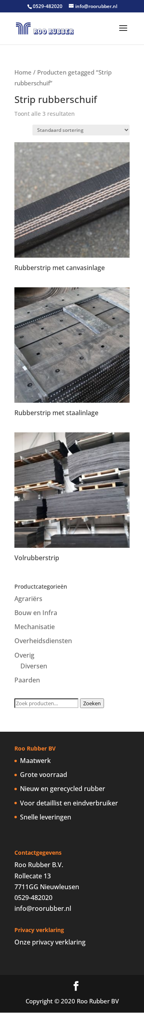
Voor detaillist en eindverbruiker (69, 803)
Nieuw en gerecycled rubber (62, 788)
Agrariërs (28, 598)
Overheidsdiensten (43, 640)
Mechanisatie (34, 626)
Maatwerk (35, 760)
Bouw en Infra (35, 612)
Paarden (27, 680)
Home (23, 72)
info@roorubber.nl (42, 908)
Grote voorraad (43, 774)
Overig (24, 655)
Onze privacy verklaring (50, 942)
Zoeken (92, 703)
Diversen (33, 666)
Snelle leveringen (45, 817)
